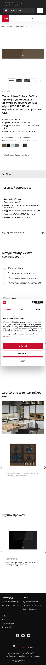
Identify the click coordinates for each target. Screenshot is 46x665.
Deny (23, 361)
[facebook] (17, 635)
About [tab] (38, 309)
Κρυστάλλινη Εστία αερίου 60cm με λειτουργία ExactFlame (22, 474)
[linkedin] (28, 635)
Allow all (23, 346)
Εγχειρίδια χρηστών (30, 602)
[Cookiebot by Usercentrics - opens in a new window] (32, 302)
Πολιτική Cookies (10, 656)
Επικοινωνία (7, 627)
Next (40, 81)
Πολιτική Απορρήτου (29, 653)
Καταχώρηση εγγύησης (11, 605)
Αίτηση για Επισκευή (10, 602)
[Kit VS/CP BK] (23, 540)
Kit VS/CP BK (12, 559)
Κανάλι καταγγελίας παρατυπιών (30, 656)
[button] (19, 10)
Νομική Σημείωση (13, 653)
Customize (21, 353)
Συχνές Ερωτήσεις (30, 609)
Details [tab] (23, 309)
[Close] (42, 3)
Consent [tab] (8, 309)
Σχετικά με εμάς (8, 623)
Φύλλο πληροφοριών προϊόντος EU (14, 155)
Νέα (3, 620)
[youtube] (23, 635)
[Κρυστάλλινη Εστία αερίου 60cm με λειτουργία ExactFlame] (23, 454)
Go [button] (40, 10)
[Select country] (37, 18)
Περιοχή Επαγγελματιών (32, 605)
